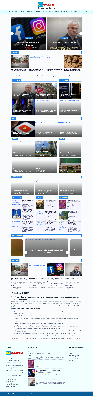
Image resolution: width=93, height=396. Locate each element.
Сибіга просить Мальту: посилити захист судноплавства (28, 43)
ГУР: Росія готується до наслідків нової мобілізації (45, 169)
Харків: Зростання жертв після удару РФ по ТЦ (22, 169)
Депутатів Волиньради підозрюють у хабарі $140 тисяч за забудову (46, 111)
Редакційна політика (74, 355)
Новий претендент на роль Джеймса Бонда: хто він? (50, 212)
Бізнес (38, 11)
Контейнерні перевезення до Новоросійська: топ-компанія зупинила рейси (68, 110)
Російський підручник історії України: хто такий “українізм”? (19, 70)
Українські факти (46, 8)
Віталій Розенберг (65, 96)
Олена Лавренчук (49, 204)
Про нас (71, 351)
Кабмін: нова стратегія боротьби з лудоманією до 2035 (73, 201)
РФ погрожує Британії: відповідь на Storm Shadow (22, 153)
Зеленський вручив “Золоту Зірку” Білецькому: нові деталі (22, 111)
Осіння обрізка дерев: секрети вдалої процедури (50, 201)
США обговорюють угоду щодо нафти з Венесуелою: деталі (45, 133)
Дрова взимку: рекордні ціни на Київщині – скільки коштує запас (72, 70)
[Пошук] (86, 11)
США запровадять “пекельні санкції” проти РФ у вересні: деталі (46, 95)
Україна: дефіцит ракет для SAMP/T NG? (27, 201)
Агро (43, 11)
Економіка (22, 11)
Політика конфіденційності (75, 356)
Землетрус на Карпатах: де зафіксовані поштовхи (36, 70)
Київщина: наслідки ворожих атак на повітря (73, 212)
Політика (15, 11)
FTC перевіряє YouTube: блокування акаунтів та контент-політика (28, 222)
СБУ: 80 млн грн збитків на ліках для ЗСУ (55, 70)
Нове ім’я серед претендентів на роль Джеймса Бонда (73, 223)
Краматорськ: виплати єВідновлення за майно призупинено (42, 153)
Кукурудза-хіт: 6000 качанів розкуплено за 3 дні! (45, 191)
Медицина (64, 11)
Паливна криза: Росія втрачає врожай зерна (68, 191)
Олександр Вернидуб (25, 46)
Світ (28, 11)
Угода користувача (73, 358)
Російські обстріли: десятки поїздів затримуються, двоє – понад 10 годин (68, 94)
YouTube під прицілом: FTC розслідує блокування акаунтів (64, 43)
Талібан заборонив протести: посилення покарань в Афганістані (69, 133)
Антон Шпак (25, 212)
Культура (57, 11)
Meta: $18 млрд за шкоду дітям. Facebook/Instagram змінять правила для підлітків (55, 280)
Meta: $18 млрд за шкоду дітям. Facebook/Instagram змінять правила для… (49, 371)
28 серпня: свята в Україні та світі (49, 223)
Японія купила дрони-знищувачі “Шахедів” (27, 211)
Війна (33, 11)
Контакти (71, 353)
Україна (8, 11)
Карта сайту (72, 360)
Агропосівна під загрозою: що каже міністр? (21, 191)
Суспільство (73, 11)
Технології (49, 11)
